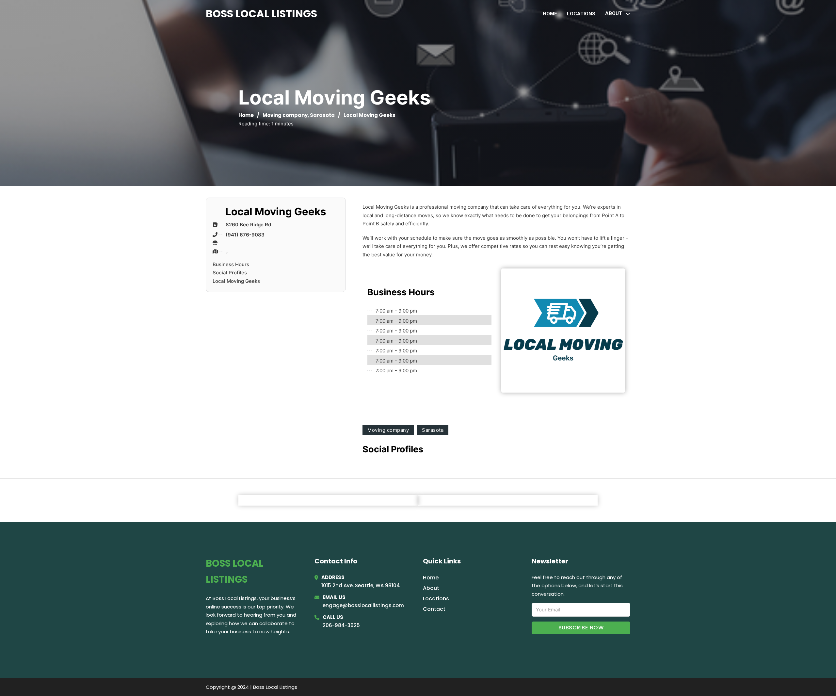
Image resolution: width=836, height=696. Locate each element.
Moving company (285, 115)
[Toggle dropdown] (627, 13)
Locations (581, 14)
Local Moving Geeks (236, 281)
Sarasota (322, 115)
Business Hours (231, 264)
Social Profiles (230, 272)
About (431, 588)
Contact (434, 609)
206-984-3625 (341, 625)
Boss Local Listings (261, 13)
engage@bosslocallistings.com (363, 605)
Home (550, 14)
